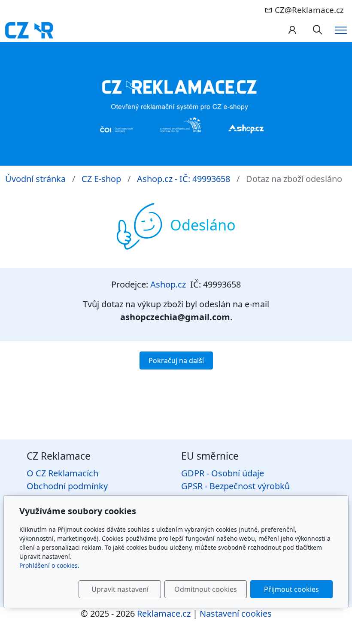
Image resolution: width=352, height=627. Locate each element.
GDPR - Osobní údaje (222, 473)
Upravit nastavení (120, 589)
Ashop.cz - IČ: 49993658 (183, 179)
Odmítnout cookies (205, 589)
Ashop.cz (168, 284)
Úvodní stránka (35, 179)
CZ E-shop (101, 179)
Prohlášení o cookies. (49, 565)
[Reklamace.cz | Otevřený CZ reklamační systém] (29, 29)
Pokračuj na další (176, 360)
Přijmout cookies (291, 589)
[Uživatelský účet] (292, 30)
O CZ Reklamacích (62, 473)
